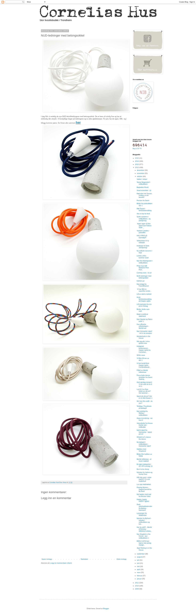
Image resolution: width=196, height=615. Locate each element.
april (139, 569)
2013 (137, 164)
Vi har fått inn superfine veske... (144, 290)
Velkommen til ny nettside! (143, 242)
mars (139, 572)
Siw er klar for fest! (143, 214)
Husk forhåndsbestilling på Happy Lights (144, 299)
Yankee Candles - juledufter (143, 232)
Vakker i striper (142, 179)
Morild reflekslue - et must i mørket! (144, 460)
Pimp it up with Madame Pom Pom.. (143, 268)
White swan (141, 355)
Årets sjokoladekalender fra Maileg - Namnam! (144, 507)
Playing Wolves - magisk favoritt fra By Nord (144, 489)
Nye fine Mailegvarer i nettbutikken (145, 262)
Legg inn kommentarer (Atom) (61, 563)
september (141, 554)
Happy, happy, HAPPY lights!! (143, 500)
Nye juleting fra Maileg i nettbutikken (142, 413)
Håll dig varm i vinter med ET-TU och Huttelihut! (144, 479)
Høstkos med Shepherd (141, 450)
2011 (137, 583)
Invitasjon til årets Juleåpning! (143, 247)
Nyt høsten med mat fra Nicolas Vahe (144, 495)
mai (138, 566)
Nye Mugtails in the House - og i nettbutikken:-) (144, 536)
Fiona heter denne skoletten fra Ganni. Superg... (145, 377)
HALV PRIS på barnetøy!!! (142, 236)
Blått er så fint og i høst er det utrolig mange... (144, 543)
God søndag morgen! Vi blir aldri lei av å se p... (144, 384)
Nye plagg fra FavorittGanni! (143, 285)
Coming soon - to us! (144, 273)
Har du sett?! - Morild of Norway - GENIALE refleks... (144, 529)
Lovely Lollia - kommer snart (143, 257)
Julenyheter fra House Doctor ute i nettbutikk (145, 425)
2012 (137, 167)
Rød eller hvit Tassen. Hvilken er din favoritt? (144, 195)
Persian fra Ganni (143, 200)
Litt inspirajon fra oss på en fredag (144, 305)
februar (140, 576)
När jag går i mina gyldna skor (143, 342)
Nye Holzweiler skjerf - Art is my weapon (144, 332)
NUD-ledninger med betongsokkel (144, 277)
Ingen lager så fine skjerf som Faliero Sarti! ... (144, 225)
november (141, 173)
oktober (140, 176)
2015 (137, 158)
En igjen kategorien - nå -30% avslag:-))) (145, 465)
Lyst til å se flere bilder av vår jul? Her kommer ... (144, 391)
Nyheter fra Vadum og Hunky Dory (144, 473)
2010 (137, 586)
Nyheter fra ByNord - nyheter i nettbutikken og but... (144, 521)
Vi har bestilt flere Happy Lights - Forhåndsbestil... (144, 365)
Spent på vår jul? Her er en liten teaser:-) (144, 397)
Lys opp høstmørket (144, 484)
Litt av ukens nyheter (144, 294)
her (78, 122)
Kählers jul (140, 281)
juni (138, 563)
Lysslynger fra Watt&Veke (142, 514)
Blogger (106, 609)
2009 (137, 589)
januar (139, 579)
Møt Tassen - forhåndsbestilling (144, 209)
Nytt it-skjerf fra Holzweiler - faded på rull (144, 432)
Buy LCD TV (137, 149)
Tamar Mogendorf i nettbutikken (143, 183)
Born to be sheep (143, 469)
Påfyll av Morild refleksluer (142, 371)
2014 (137, 161)
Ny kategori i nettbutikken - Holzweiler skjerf (144, 444)
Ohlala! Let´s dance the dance (144, 438)
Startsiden (84, 559)
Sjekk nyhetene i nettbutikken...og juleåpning (144, 219)
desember (141, 170)
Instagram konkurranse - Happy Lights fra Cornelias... (144, 349)
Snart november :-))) (144, 190)
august (139, 557)
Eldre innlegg (121, 559)
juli (138, 560)
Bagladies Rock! (143, 187)
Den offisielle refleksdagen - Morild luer (143, 326)
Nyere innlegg (47, 559)
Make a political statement (142, 315)
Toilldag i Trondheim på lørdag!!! (144, 407)
